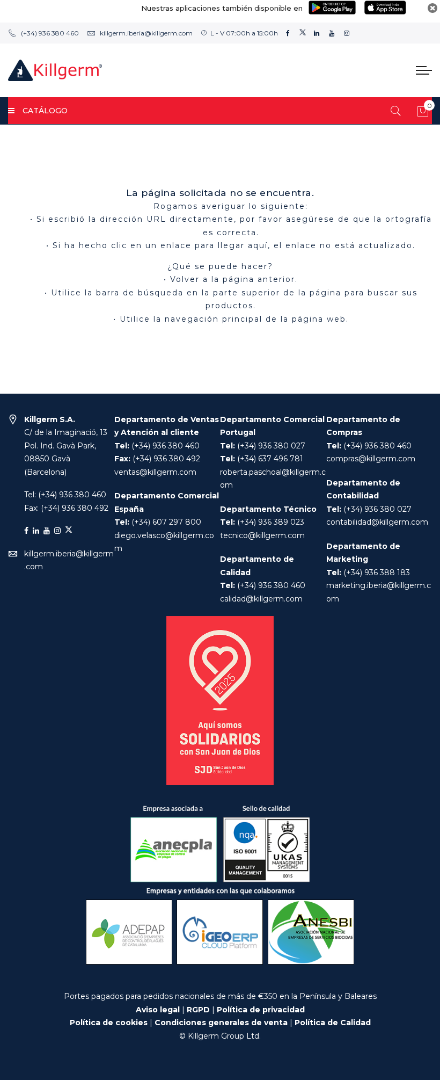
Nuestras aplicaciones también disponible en (222, 8)
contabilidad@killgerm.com (377, 522)
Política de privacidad (261, 1009)
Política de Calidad (333, 1022)
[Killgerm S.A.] (55, 70)
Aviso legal (158, 1009)
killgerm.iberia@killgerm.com (146, 33)
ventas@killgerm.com (155, 472)
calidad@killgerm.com (261, 599)
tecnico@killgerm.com (262, 535)
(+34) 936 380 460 (50, 33)
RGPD (198, 1009)
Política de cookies (109, 1022)
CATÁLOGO (45, 110)
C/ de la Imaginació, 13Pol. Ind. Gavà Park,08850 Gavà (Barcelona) (65, 446)
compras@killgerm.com (370, 458)
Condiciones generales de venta (222, 1022)
